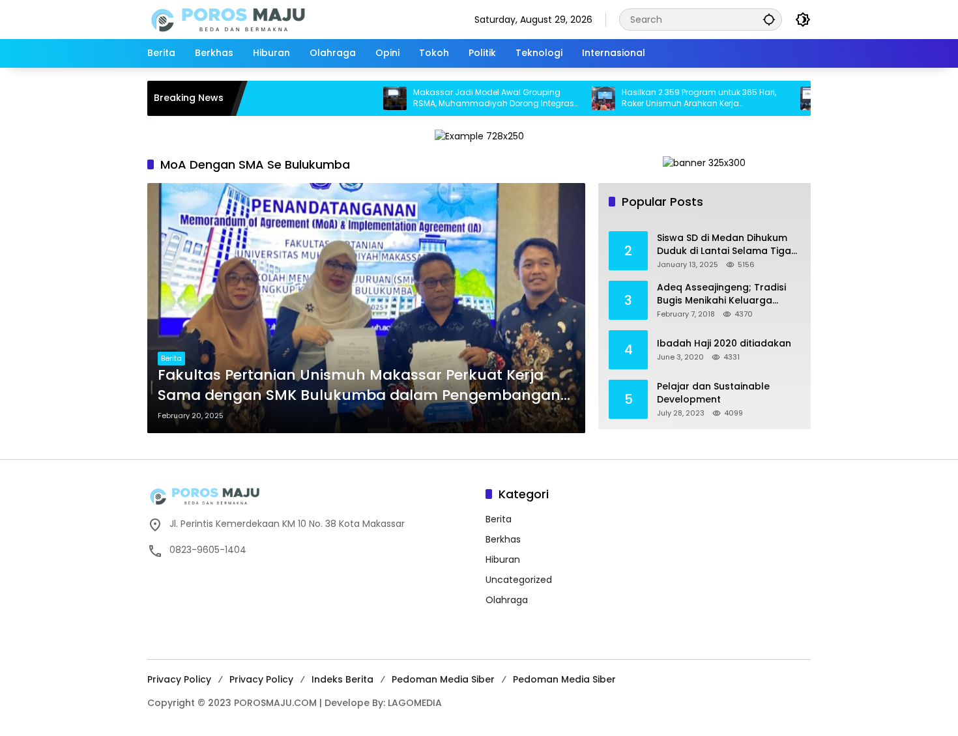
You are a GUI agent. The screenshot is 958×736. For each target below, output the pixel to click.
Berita (171, 358)
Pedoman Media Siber (443, 679)
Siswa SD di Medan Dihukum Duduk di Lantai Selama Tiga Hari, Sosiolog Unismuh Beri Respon (724, 244)
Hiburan (503, 559)
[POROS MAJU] (261, 18)
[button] (769, 19)
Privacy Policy (179, 679)
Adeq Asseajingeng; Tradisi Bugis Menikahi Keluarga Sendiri (721, 294)
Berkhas (503, 539)
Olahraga (507, 599)
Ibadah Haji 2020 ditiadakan (724, 343)
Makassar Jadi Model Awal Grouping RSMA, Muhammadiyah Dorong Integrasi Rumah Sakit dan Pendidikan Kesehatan (467, 98)
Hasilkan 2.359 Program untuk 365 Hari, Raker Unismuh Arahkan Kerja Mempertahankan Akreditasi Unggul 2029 (678, 98)
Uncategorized (519, 579)
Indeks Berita (342, 679)
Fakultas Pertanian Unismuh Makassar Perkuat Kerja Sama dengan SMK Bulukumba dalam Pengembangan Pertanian (359, 385)
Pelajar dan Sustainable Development (713, 393)
